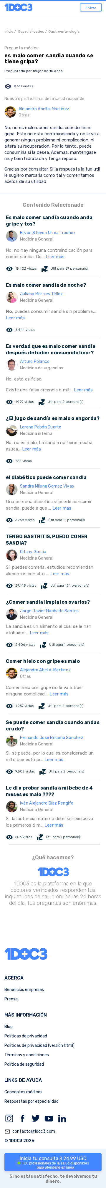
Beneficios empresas (24, 989)
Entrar (91, 8)
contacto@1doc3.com (29, 1131)
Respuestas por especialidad (31, 1101)
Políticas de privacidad (25, 1036)
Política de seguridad (24, 1064)
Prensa (11, 999)
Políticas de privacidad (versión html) (39, 1045)
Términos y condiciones (26, 1054)
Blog (8, 1026)
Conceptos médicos (23, 1091)
